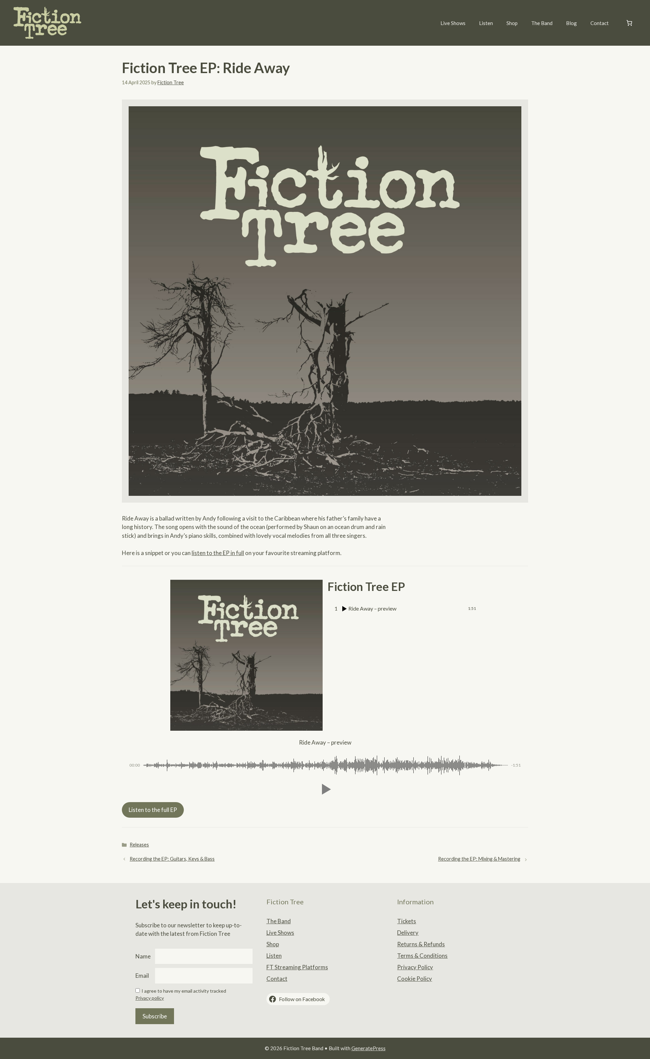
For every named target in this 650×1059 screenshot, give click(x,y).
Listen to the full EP (153, 809)
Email (142, 975)
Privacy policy (149, 998)
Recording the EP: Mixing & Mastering (479, 859)
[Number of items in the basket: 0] (629, 23)
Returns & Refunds (421, 944)
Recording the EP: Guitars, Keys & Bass (172, 859)
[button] (325, 789)
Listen (486, 23)
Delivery (407, 932)
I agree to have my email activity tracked (184, 991)
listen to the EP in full (218, 552)
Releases (139, 844)
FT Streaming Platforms (297, 967)
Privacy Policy (415, 967)
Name (143, 956)
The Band (541, 23)
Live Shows (452, 23)
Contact (599, 23)
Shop (512, 23)
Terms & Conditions (422, 955)
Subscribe (155, 1016)
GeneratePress (368, 1048)
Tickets (406, 921)
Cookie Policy (414, 978)
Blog (571, 23)
